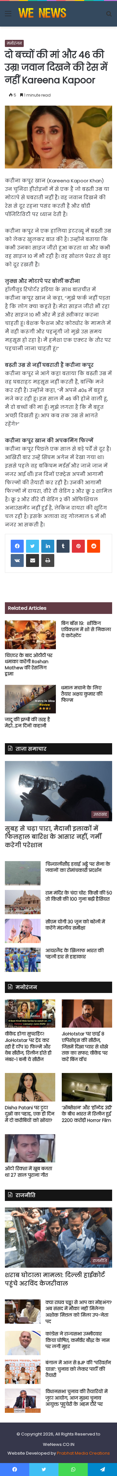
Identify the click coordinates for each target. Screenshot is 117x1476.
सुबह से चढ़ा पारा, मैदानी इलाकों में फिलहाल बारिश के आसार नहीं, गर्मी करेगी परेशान (53, 836)
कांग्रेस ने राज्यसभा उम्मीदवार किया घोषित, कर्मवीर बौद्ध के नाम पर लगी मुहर (78, 1340)
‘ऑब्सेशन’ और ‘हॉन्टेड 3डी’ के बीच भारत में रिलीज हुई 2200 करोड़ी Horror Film (87, 1114)
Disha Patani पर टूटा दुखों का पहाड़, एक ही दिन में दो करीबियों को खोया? (29, 1114)
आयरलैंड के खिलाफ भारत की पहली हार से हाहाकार (75, 953)
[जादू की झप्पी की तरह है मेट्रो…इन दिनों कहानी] (30, 699)
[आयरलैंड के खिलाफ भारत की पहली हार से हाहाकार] (23, 960)
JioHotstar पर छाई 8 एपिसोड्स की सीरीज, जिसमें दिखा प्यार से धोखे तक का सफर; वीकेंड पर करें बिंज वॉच (85, 1046)
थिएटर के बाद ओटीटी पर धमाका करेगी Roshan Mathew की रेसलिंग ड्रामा (28, 664)
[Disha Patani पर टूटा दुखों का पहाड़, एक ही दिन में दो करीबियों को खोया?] (30, 1087)
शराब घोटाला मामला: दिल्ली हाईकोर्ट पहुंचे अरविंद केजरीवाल (55, 1279)
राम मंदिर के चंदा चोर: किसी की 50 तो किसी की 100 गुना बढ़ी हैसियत (79, 896)
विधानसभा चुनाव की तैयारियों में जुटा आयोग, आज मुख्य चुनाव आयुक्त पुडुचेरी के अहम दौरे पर (77, 1397)
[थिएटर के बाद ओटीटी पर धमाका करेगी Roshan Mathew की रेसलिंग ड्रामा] (30, 634)
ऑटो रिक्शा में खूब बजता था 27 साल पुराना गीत (28, 1171)
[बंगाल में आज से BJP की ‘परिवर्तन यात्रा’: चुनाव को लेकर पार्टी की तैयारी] (23, 1372)
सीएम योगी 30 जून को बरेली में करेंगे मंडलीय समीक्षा (75, 924)
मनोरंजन (14, 43)
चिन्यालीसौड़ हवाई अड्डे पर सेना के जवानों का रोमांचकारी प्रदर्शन (78, 867)
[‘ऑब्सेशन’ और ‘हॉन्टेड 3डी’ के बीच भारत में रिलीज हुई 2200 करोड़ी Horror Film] (87, 1087)
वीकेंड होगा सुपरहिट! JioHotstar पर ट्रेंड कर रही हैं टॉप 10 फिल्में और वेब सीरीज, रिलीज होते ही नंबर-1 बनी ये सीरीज (28, 1046)
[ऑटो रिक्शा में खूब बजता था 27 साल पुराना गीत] (30, 1148)
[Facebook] (17, 546)
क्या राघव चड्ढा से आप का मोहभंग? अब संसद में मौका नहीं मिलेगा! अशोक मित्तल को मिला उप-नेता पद (79, 1312)
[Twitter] (32, 546)
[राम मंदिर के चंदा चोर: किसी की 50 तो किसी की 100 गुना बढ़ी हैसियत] (23, 902)
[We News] (42, 14)
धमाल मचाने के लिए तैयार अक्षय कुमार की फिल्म (81, 694)
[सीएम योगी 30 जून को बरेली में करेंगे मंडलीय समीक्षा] (23, 931)
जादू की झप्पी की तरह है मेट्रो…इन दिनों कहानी (27, 722)
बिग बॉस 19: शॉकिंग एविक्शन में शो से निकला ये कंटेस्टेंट (86, 629)
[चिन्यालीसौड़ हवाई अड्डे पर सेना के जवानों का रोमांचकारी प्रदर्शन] (23, 873)
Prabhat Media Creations (83, 1453)
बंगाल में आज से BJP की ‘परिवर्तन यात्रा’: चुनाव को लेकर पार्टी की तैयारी (78, 1368)
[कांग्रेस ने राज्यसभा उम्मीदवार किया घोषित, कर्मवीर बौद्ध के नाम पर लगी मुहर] (23, 1343)
